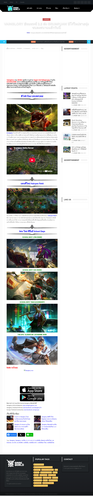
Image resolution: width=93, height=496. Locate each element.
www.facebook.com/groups (31, 409)
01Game (36, 472)
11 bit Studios (52, 475)
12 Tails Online (38, 477)
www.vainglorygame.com (30, 405)
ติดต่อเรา (77, 8)
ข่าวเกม (39, 8)
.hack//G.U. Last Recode (48, 469)
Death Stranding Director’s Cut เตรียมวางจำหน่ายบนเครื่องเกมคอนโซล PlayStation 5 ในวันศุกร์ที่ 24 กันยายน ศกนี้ (79, 124)
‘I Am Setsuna (38, 482)
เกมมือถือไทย (50, 442)
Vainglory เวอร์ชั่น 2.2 (21, 440)
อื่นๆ (56, 8)
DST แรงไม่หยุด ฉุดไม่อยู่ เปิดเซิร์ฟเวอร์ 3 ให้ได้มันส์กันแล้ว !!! (79, 149)
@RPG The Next (53, 480)
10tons (36, 475)
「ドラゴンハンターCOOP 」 (41, 485)
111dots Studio (38, 480)
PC (16, 2)
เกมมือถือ (25, 442)
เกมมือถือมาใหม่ (42, 442)
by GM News (12, 48)
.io (56, 469)
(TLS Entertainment (39, 464)
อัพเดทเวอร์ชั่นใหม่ (46, 440)
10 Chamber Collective (46, 472)
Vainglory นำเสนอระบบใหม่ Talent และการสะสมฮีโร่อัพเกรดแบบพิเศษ (22, 427)
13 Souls (55, 477)
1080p (45, 480)
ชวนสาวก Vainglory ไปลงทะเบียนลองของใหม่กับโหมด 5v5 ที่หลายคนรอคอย (22, 419)
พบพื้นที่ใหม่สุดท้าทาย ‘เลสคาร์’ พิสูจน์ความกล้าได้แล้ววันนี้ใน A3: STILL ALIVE (79, 111)
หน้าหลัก (29, 8)
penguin (75, 105)
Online (11, 2)
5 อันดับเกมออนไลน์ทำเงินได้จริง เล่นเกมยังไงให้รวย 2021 (79, 136)
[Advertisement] (32, 65)
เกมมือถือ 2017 (33, 442)
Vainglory (12, 440)
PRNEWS (46, 19)
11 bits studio (43, 475)
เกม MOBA (20, 442)
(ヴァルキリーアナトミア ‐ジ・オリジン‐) (43, 467)
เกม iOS (14, 442)
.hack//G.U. (37, 469)
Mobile (5, 2)
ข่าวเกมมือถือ (37, 440)
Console (22, 2)
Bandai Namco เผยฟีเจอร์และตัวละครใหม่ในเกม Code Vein (38, 41)
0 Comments (27, 48)
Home (28, 32)
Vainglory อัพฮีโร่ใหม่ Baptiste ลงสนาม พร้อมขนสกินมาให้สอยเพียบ (49, 419)
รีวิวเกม (48, 8)
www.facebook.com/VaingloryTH (32, 407)
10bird (55, 472)
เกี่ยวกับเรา (66, 8)
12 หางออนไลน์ (47, 477)
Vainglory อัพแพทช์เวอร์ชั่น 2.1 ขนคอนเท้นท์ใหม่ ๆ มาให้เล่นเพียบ (49, 427)
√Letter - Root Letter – (48, 482)
